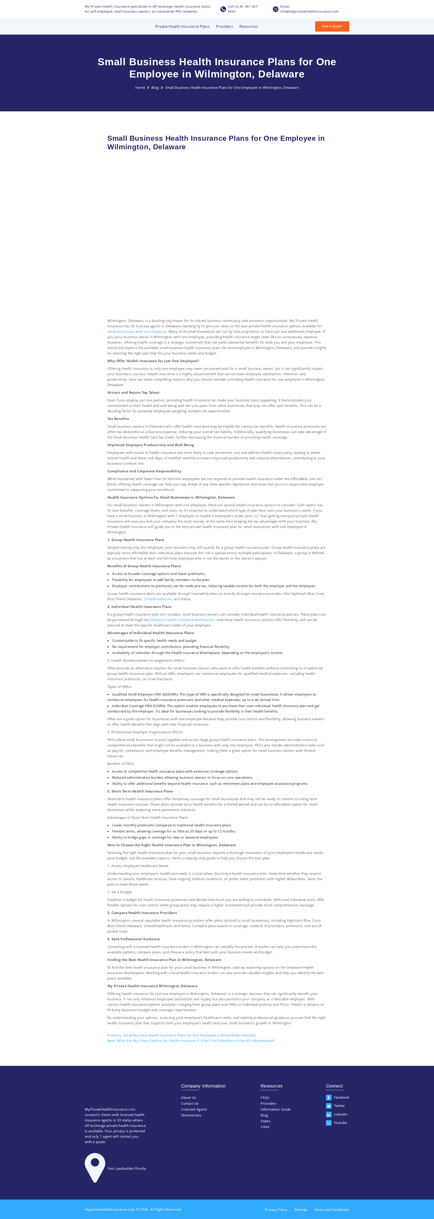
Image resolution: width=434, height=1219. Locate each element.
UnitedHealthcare (158, 599)
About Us (188, 1097)
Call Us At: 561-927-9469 (243, 9)
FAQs (265, 1097)
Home (140, 87)
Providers (224, 26)
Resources (248, 26)
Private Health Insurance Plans (182, 26)
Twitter (339, 1105)
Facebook (341, 1097)
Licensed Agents (194, 1109)
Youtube (340, 1122)
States (265, 1121)
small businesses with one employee (137, 331)
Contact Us (189, 1103)
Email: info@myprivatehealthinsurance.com (309, 9)
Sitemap (300, 1209)
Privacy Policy (276, 1209)
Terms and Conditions (331, 1209)
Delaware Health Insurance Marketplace (182, 619)
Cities (265, 1126)
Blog (155, 87)
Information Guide (275, 1109)
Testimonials (191, 1115)
